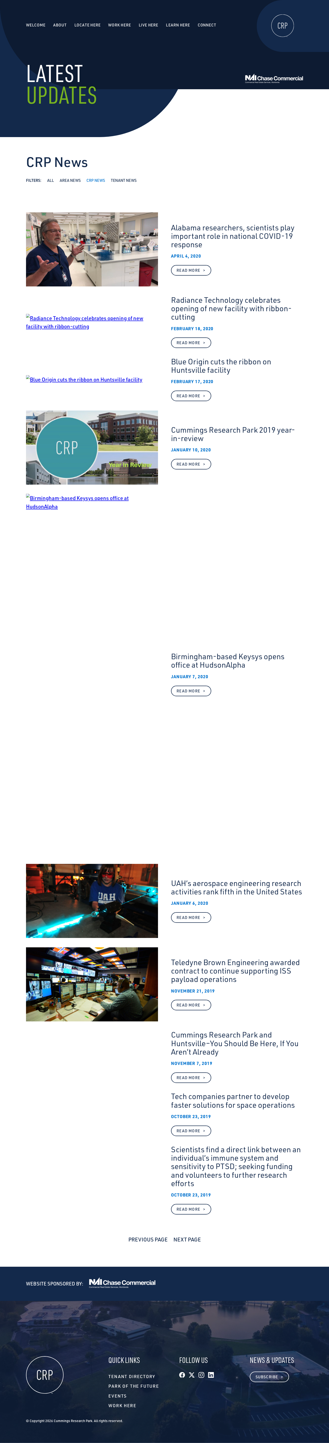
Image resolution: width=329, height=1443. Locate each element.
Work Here (122, 1405)
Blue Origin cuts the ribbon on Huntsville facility (221, 365)
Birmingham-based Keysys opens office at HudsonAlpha (227, 660)
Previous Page (148, 1239)
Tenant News (124, 180)
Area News (70, 180)
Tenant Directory (131, 1376)
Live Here (148, 25)
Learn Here (178, 25)
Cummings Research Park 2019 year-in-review (233, 434)
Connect (207, 25)
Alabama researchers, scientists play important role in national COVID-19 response (233, 236)
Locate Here (87, 25)
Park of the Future (133, 1386)
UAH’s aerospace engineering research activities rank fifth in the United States (236, 887)
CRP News (95, 180)
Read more (194, 272)
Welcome (36, 25)
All (50, 180)
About (60, 25)
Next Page (187, 1239)
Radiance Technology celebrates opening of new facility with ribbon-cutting (231, 308)
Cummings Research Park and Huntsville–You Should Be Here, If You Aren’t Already (235, 1043)
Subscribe (267, 1376)
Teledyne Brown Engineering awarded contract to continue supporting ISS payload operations (235, 971)
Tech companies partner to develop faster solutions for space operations (233, 1100)
